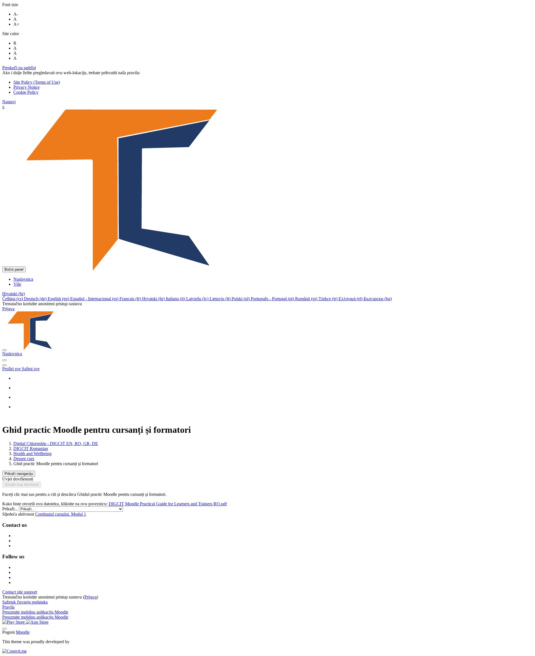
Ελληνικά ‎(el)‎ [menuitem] (351, 298)
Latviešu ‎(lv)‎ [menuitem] (198, 298)
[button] (13, 293)
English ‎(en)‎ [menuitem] (59, 298)
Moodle (23, 632)
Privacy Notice (26, 87)
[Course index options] (4, 365)
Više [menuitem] (17, 284)
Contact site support (19, 592)
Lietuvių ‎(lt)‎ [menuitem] (221, 298)
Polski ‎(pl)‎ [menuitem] (241, 298)
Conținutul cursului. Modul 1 (60, 514)
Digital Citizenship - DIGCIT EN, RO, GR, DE (55, 443)
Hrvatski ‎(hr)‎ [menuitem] (154, 298)
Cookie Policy (25, 92)
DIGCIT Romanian (30, 448)
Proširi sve (12, 368)
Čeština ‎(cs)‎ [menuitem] (13, 298)
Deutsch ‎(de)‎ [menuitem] (36, 298)
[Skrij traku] (4, 350)
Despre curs (23, 458)
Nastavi (9, 101)
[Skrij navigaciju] (4, 360)
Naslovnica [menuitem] (23, 279)
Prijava (8, 308)
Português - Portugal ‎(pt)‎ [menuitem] (273, 298)
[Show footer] (4, 628)
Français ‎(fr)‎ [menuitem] (131, 298)
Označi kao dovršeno (21, 484)
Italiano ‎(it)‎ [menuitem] (176, 298)
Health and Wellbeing (32, 453)
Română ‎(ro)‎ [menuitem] (306, 298)
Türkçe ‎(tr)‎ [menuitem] (328, 298)
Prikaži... (10, 508)
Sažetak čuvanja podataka (25, 602)
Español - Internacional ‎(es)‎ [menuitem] (95, 298)
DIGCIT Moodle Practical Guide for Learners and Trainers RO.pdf (168, 503)
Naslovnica (12, 353)
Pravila (8, 607)
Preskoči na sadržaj (19, 67)
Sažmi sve (31, 368)
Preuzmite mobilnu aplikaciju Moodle (35, 612)
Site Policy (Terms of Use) (36, 82)
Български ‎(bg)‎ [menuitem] (378, 298)
